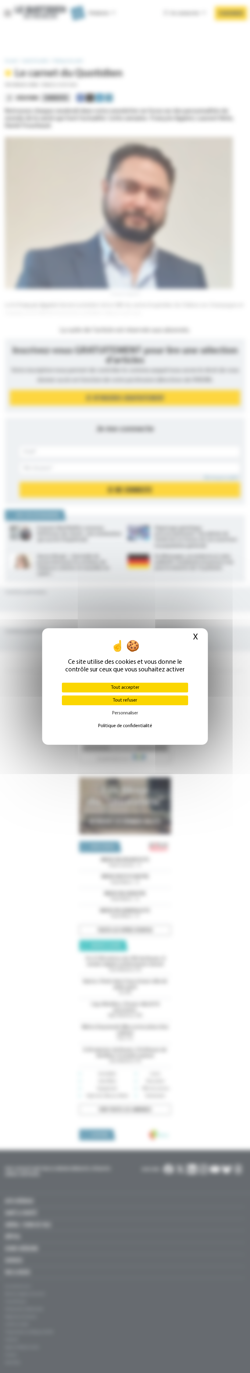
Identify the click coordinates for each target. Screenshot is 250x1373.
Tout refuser (125, 700)
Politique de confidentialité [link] (125, 726)
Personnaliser (125, 713)
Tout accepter (125, 687)
